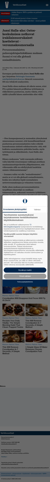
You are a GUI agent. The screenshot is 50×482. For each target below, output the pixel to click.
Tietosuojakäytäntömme (25, 282)
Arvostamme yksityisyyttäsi (14, 209)
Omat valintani (25, 276)
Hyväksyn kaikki (25, 270)
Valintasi (37, 210)
